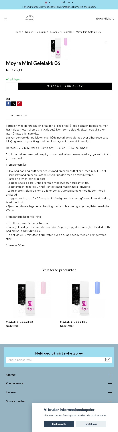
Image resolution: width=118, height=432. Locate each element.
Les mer (11, 392)
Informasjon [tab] (18, 116)
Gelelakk (41, 32)
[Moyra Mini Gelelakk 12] (32, 298)
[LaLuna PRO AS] (52, 19)
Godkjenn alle (59, 424)
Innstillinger (91, 424)
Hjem (18, 32)
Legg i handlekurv (67, 86)
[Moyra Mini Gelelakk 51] (86, 298)
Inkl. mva (66, 2)
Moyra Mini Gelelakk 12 (19, 321)
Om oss (11, 374)
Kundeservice (15, 383)
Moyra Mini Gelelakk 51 (73, 321)
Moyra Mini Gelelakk (61, 32)
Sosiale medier (15, 401)
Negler (29, 32)
